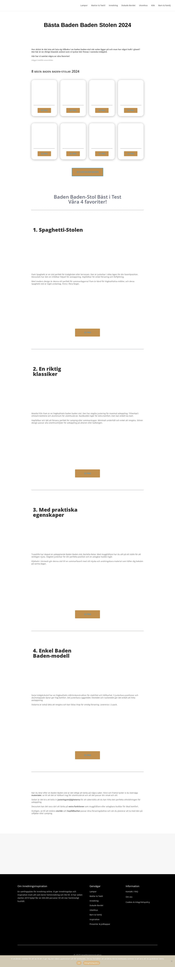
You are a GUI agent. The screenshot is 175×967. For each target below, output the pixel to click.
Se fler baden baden (88, 172)
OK (79, 963)
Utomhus (143, 5)
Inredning (113, 5)
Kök (153, 5)
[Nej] (171, 961)
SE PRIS (44, 110)
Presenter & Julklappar (100, 924)
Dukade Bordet (128, 5)
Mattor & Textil (98, 5)
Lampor (84, 5)
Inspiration (95, 919)
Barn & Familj (164, 5)
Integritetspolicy (91, 963)
